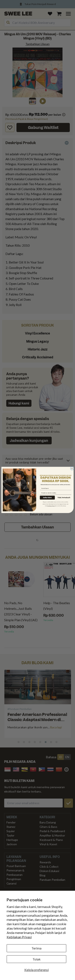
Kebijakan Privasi (19, 937)
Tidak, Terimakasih (64, 498)
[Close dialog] (72, 468)
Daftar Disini (47, 498)
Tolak (36, 959)
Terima (36, 948)
